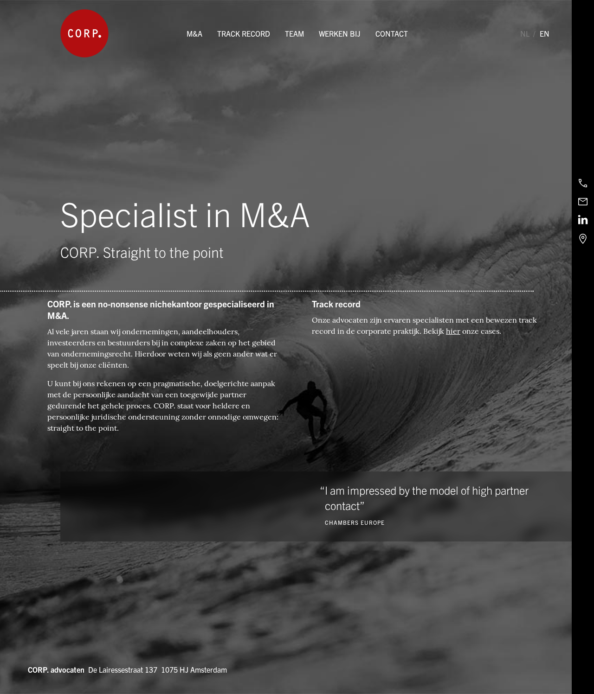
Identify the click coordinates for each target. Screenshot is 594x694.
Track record (243, 33)
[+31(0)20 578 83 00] (582, 183)
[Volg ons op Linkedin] (582, 220)
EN (544, 33)
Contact (391, 33)
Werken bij (340, 33)
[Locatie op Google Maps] (582, 238)
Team (294, 33)
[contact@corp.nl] (582, 201)
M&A (194, 33)
